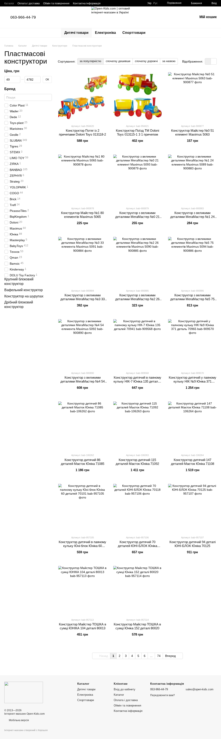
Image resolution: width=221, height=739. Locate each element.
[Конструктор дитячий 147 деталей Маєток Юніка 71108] (192, 426)
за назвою (168, 61)
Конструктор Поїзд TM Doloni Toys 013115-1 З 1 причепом (137, 132)
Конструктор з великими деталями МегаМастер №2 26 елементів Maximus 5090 (137, 299)
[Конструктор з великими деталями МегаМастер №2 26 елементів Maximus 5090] (137, 261)
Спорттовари (133, 32)
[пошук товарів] (156, 32)
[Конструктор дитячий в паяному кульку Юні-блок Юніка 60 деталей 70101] (82, 508)
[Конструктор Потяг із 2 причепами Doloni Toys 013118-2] (82, 96)
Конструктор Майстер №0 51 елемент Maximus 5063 (192, 132)
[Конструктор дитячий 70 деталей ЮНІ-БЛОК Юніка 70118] (137, 508)
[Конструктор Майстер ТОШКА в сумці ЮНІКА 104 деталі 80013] (82, 590)
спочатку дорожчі (146, 61)
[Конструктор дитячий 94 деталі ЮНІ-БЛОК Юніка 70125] (192, 508)
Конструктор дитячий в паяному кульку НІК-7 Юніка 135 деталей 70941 (137, 381)
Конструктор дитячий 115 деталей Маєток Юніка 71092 (137, 462)
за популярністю (90, 61)
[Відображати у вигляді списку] (213, 61)
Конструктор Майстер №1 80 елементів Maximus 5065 (82, 215)
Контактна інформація (87, 3)
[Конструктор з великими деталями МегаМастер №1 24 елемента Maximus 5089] (192, 179)
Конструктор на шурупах (23, 296)
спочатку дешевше (118, 61)
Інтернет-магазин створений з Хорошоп (26, 730)
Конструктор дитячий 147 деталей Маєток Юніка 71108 (192, 462)
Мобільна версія (18, 720)
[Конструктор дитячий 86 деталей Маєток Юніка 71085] (82, 426)
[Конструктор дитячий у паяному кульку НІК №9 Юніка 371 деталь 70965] (192, 343)
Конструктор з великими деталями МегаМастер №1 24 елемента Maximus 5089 (192, 216)
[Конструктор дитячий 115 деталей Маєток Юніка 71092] (137, 426)
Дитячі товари (76, 32)
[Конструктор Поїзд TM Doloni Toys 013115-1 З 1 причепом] (137, 96)
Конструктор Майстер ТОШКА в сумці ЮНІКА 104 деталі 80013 (82, 626)
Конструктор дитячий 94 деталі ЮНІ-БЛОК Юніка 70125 (192, 544)
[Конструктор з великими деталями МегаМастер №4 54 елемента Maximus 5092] (82, 343)
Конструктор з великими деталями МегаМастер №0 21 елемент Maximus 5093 (137, 216)
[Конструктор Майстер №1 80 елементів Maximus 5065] (82, 179)
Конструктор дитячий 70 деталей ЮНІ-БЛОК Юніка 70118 (137, 546)
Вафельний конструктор (23, 290)
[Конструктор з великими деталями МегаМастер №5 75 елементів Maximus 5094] (192, 261)
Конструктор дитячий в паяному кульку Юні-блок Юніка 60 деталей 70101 (82, 546)
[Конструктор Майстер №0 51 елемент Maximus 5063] (192, 96)
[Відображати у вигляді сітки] (208, 61)
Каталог (9, 3)
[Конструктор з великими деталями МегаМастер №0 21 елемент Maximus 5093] (137, 179)
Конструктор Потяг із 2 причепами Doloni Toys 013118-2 (82, 132)
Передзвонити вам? (162, 695)
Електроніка (105, 32)
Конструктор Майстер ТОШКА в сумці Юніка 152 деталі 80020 (137, 626)
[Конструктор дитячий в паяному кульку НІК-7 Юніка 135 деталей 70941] (137, 343)
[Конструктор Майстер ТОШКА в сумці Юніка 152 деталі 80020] (137, 590)
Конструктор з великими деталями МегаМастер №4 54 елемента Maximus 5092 (82, 381)
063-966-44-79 (23, 17)
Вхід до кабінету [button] (124, 689)
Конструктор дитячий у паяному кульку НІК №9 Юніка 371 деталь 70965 (192, 381)
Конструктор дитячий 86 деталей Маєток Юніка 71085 (82, 462)
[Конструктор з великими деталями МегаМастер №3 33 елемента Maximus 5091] (82, 261)
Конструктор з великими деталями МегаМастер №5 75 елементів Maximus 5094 (192, 299)
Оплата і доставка (28, 3)
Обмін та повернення (56, 3)
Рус (155, 3)
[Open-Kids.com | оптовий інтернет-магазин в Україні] (23, 692)
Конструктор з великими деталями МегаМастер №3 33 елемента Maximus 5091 (82, 299)
